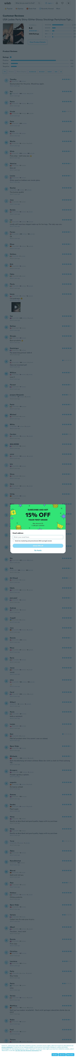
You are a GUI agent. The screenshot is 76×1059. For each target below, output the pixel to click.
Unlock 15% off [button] (38, 546)
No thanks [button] (38, 550)
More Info (70, 1055)
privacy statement (7, 1047)
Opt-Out (62, 1055)
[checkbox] (13, 540)
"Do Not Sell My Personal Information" (27, 1050)
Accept (55, 1055)
